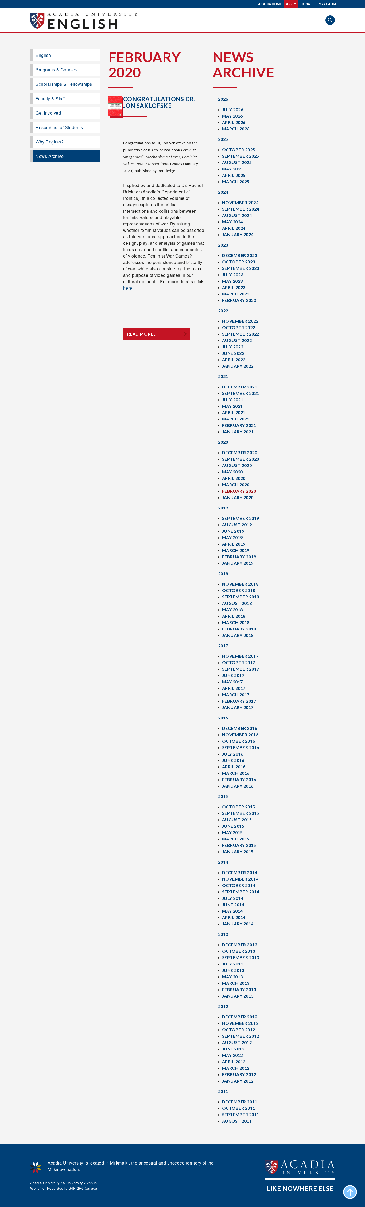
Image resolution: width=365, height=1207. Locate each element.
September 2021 (240, 393)
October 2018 (238, 590)
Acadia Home (270, 4)
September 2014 (240, 891)
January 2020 (238, 497)
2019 (223, 507)
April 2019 (234, 543)
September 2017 (240, 668)
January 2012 (238, 1080)
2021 (223, 376)
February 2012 (239, 1074)
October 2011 (238, 1108)
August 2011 (237, 1120)
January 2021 (238, 431)
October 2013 (238, 950)
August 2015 (237, 819)
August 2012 (237, 1042)
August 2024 (237, 215)
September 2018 (240, 596)
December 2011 (239, 1101)
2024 (223, 191)
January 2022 (238, 365)
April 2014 (234, 917)
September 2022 (240, 333)
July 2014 (232, 898)
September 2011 (240, 1114)
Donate (307, 4)
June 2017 (233, 675)
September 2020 (240, 458)
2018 (223, 573)
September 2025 (240, 155)
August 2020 (237, 465)
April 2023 (234, 287)
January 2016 (238, 785)
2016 (223, 717)
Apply (291, 4)
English (83, 23)
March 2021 (236, 418)
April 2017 (234, 688)
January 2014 (238, 923)
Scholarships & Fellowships (64, 84)
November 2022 (240, 321)
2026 (223, 99)
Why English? (50, 142)
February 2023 (239, 300)
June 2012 (233, 1048)
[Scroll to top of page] (350, 1192)
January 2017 (238, 707)
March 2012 (236, 1067)
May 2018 (232, 609)
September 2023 (240, 268)
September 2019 (240, 518)
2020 (223, 442)
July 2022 (232, 346)
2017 (223, 645)
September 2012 (240, 1035)
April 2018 (234, 615)
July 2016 (232, 753)
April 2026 (234, 122)
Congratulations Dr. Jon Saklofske (159, 102)
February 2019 (239, 556)
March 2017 (236, 694)
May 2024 (232, 221)
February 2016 (239, 779)
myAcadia (327, 4)
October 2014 (238, 885)
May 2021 (232, 405)
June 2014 (233, 904)
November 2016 (240, 734)
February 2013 (239, 989)
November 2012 (240, 1023)
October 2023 (238, 261)
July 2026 (232, 109)
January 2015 (238, 851)
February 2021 (239, 425)
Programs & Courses (56, 70)
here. (128, 288)
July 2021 (232, 399)
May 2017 (232, 681)
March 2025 (236, 181)
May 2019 (232, 537)
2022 (223, 310)
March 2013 (236, 983)
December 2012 (239, 1016)
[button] (330, 20)
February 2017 (239, 700)
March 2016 (236, 773)
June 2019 (233, 531)
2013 (223, 934)
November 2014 (240, 878)
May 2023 (232, 280)
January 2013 (238, 995)
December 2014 (239, 872)
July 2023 (232, 274)
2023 (223, 244)
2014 (223, 862)
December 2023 (239, 255)
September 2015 (240, 813)
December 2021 (239, 386)
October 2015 (238, 806)
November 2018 (240, 583)
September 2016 (240, 747)
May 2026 (232, 115)
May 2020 (232, 471)
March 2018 (236, 622)
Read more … (142, 333)
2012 (223, 1006)
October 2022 (238, 327)
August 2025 (237, 162)
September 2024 (240, 208)
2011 (223, 1091)
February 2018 (239, 628)
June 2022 (233, 353)
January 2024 (238, 234)
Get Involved (48, 113)
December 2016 (239, 728)
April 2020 (234, 478)
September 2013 (240, 957)
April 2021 (234, 412)
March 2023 (236, 293)
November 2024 (240, 202)
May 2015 (232, 832)
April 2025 (234, 175)
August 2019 (237, 524)
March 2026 (236, 128)
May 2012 (232, 1055)
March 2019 (236, 550)
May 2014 (232, 910)
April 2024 (234, 228)
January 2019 (238, 563)
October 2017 (238, 662)
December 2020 (239, 452)
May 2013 (232, 976)
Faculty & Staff (50, 98)
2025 (223, 139)
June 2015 (233, 825)
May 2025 (232, 168)
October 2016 (238, 740)
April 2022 (234, 359)
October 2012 (238, 1029)
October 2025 (238, 149)
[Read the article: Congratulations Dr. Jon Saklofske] (115, 106)
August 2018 (237, 603)
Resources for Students (59, 127)
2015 (223, 796)
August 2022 (237, 340)
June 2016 (233, 760)
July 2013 (232, 963)
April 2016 (234, 766)
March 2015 (236, 838)
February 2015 (239, 845)
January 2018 (238, 635)
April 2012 (234, 1061)
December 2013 (239, 944)
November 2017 (240, 656)
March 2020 (236, 484)
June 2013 (233, 970)
